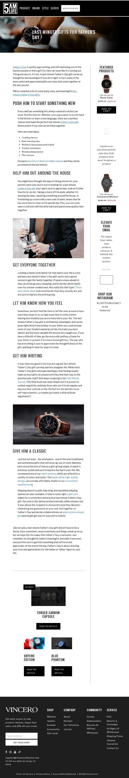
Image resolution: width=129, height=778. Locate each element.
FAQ (109, 716)
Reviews (68, 721)
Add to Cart (106, 109)
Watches (51, 716)
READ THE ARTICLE (48, 626)
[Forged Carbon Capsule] (48, 596)
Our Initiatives (71, 725)
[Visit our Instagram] (10, 752)
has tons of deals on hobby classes (45, 161)
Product (25, 8)
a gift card (72, 494)
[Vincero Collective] (10, 8)
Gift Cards (52, 733)
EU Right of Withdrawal (113, 730)
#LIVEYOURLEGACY (109, 303)
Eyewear (51, 725)
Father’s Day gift (69, 122)
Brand (36, 8)
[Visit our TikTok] (19, 751)
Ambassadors (94, 721)
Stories (90, 716)
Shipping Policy (115, 736)
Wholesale (92, 732)
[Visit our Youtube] (15, 752)
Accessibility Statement (64, 774)
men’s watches (48, 473)
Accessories (53, 729)
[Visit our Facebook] (6, 752)
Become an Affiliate (93, 727)
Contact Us (113, 748)
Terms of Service (24, 774)
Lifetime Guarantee (112, 742)
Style (45, 8)
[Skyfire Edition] (34, 643)
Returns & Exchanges (112, 723)
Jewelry (51, 721)
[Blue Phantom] (61, 643)
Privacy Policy (43, 774)
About (67, 716)
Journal (68, 729)
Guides (55, 8)
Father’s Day (19, 67)
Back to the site (70, 8)
